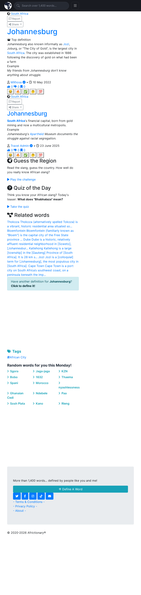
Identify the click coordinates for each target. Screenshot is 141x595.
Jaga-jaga (42, 371)
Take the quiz (19, 206)
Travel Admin (20, 146)
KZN (64, 371)
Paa (64, 393)
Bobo (13, 377)
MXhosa (17, 82)
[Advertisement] (43, 319)
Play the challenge (22, 179)
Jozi (66, 44)
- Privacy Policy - (25, 506)
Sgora (13, 371)
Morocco (41, 383)
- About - (19, 510)
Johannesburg (32, 31)
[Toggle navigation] (75, 6)
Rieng (65, 403)
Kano (39, 403)
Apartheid (37, 134)
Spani (13, 383)
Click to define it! (23, 286)
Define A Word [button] (71, 489)
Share (15, 24)
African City (18, 357)
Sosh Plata (17, 403)
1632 (39, 377)
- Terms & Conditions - (29, 502)
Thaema (67, 377)
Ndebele (41, 393)
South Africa (19, 13)
